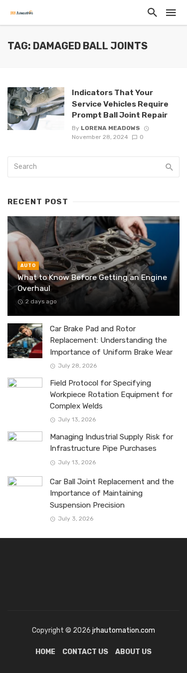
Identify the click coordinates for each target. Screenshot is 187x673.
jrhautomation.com (123, 630)
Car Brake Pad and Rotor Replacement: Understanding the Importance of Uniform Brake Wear (111, 340)
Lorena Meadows (110, 128)
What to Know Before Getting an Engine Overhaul (92, 282)
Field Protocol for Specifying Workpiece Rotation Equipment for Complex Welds (111, 394)
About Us (133, 652)
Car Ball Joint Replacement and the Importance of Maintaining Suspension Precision (112, 493)
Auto (28, 265)
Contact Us (85, 652)
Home (45, 652)
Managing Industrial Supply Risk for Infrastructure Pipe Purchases (111, 442)
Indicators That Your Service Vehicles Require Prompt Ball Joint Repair (120, 103)
